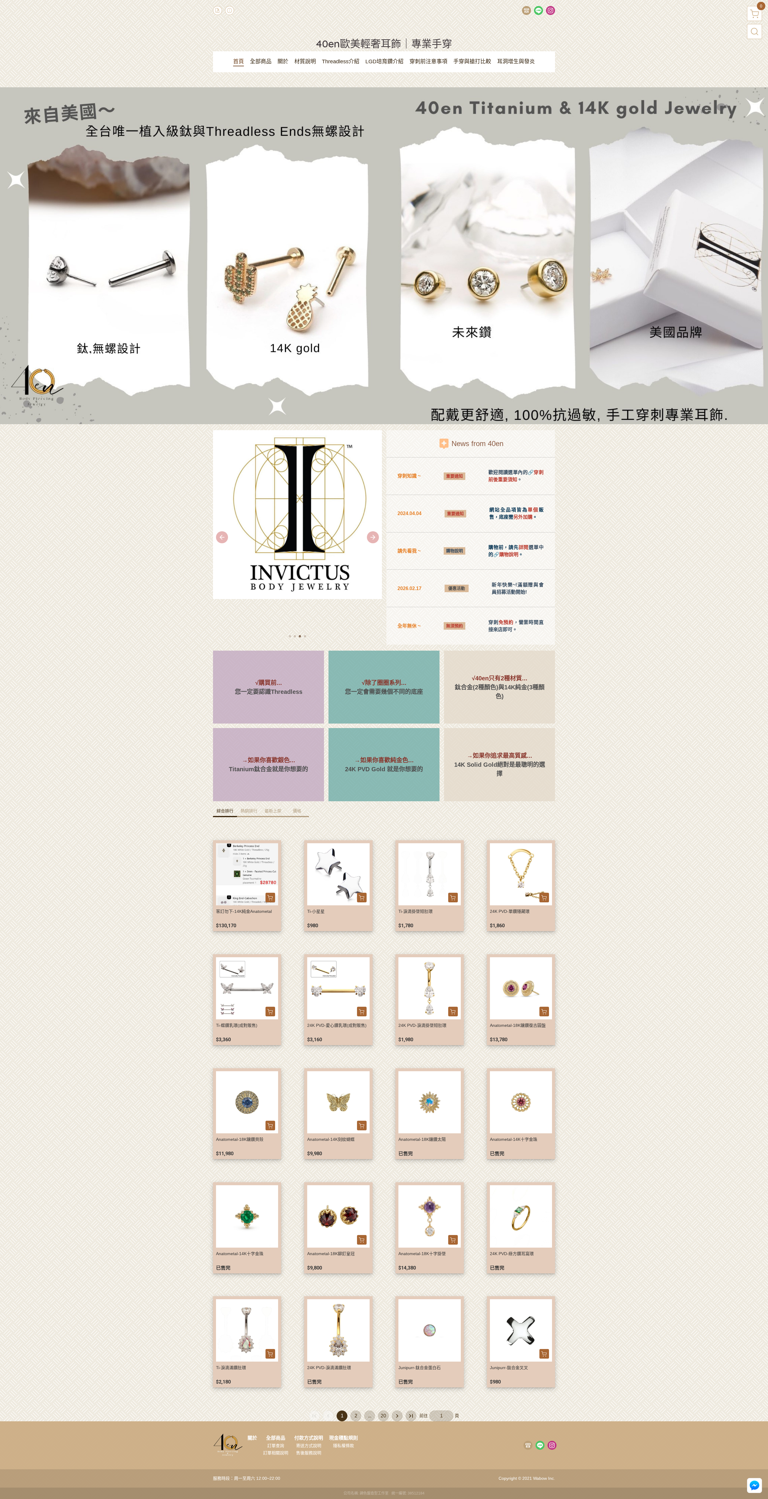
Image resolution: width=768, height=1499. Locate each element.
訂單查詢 (275, 1446)
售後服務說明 (308, 1453)
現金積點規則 (343, 1438)
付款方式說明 (308, 1438)
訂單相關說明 (275, 1453)
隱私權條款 (343, 1446)
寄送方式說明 (308, 1446)
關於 (252, 1438)
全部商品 (275, 1438)
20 (383, 1415)
